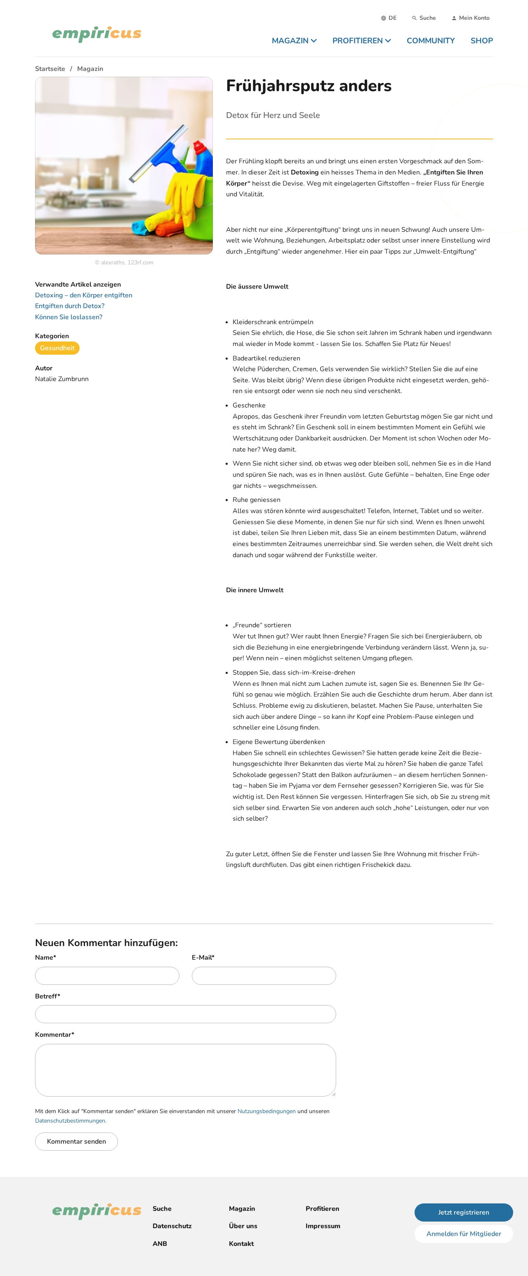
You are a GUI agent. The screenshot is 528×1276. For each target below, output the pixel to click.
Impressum (323, 1226)
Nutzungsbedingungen (267, 1111)
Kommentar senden (76, 1141)
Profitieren (322, 1208)
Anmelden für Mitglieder (464, 1233)
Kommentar (54, 1034)
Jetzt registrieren (463, 1212)
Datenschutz (172, 1226)
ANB (160, 1243)
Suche (162, 1208)
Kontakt (241, 1243)
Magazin (242, 1208)
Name (45, 957)
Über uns (243, 1226)
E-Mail (203, 957)
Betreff (47, 996)
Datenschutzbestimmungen (70, 1121)
